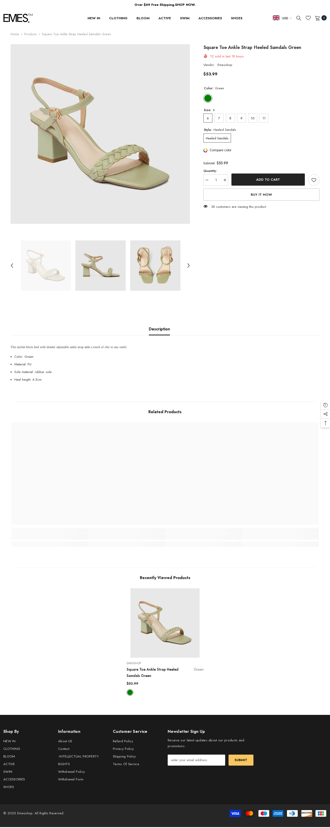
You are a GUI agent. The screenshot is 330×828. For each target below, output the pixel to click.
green (130, 692)
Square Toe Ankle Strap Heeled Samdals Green (165, 672)
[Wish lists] (308, 17)
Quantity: (210, 170)
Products (30, 34)
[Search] (299, 18)
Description (159, 329)
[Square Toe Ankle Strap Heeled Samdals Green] (165, 623)
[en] (276, 17)
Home (15, 34)
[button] (12, 265)
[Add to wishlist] (313, 180)
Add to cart (268, 179)
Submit (241, 760)
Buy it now (261, 194)
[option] (100, 134)
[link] (49, 536)
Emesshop (225, 64)
